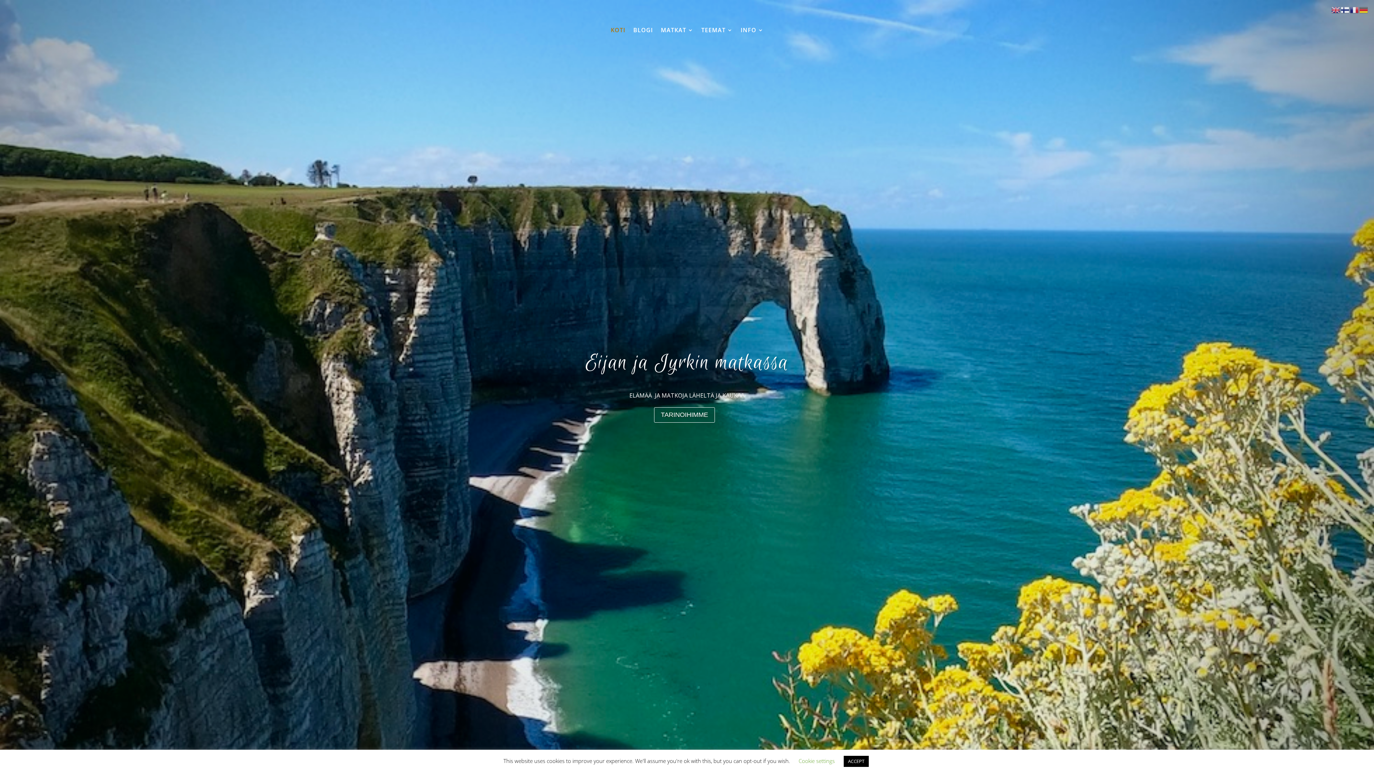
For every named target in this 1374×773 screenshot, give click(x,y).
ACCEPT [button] (856, 761)
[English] (1336, 9)
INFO (748, 30)
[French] (1354, 9)
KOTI (618, 30)
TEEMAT (713, 30)
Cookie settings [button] (817, 760)
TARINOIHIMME (684, 414)
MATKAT (673, 30)
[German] (1364, 9)
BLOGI (643, 30)
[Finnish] (1345, 9)
